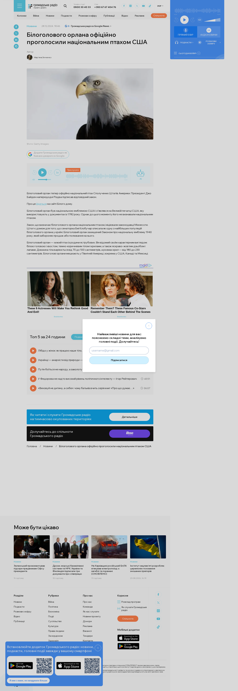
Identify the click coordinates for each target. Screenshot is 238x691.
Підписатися (119, 360)
